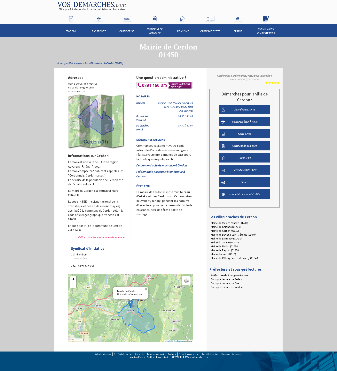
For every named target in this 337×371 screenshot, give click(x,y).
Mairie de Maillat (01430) (225, 246)
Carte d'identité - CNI (244, 170)
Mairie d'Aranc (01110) (223, 254)
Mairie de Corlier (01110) (225, 230)
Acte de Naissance (244, 109)
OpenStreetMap (179, 341)
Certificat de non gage (154, 31)
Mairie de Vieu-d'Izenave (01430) (229, 223)
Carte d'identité (210, 31)
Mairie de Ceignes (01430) (226, 227)
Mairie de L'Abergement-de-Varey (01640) (235, 258)
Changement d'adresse (231, 354)
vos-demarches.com (199, 357)
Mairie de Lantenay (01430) (226, 238)
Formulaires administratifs (265, 31)
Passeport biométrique (244, 121)
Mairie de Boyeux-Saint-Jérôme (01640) (233, 234)
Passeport (99, 31)
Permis (238, 31)
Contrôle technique (210, 354)
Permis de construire (156, 354)
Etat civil (71, 31)
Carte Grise (126, 31)
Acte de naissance (103, 354)
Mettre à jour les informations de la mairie (101, 237)
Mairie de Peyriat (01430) (225, 250)
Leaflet (168, 341)
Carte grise (140, 354)
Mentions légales (137, 357)
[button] (130, 304)
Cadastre (172, 354)
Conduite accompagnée (189, 354)
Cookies (150, 357)
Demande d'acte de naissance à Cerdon (161, 165)
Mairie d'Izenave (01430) (225, 242)
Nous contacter (163, 357)
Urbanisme (182, 31)
